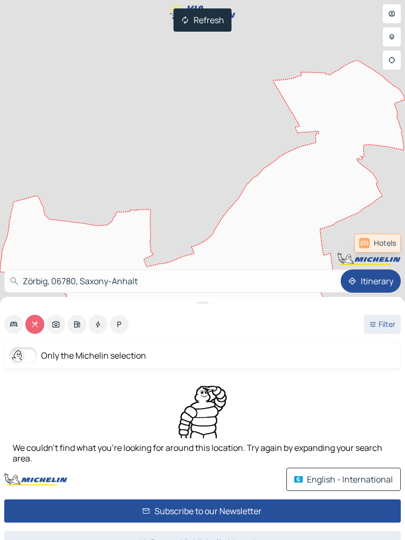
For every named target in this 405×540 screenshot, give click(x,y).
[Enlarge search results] (202, 302)
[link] (377, 243)
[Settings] (392, 36)
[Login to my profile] (392, 13)
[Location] (392, 60)
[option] (13, 324)
